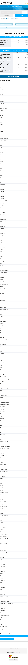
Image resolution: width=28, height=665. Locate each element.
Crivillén (1, 258)
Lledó (1, 365)
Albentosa (2, 103)
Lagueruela (2, 353)
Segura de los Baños (4, 515)
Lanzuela (1, 355)
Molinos (1, 390)
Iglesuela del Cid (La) (4, 339)
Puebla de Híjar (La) (4, 471)
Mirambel (2, 386)
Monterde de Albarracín (4, 404)
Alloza (1, 122)
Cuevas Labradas (3, 272)
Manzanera (2, 372)
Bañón (1, 154)
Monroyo (1, 397)
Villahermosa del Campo (4, 601)
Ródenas (1, 485)
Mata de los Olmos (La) (4, 379)
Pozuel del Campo (3, 469)
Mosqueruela (2, 411)
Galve (1, 314)
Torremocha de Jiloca (4, 552)
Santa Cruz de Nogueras (4, 508)
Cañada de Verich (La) (4, 212)
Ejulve (1, 274)
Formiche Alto (2, 288)
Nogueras (2, 418)
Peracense (2, 450)
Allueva (1, 124)
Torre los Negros (3, 550)
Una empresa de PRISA (14, 656)
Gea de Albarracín (3, 318)
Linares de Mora (3, 362)
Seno (1, 517)
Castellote (2, 228)
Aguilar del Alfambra (4, 92)
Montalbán (2, 399)
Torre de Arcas (3, 541)
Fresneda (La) (2, 298)
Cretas (1, 256)
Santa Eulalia (2, 511)
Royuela (1, 487)
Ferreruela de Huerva (4, 284)
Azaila (1, 147)
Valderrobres (2, 589)
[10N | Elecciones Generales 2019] (14, 6)
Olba (1, 430)
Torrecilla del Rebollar (4, 538)
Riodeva (1, 483)
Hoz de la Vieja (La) (3, 335)
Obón (1, 423)
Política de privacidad (4, 651)
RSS (19, 652)
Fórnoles (1, 291)
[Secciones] (1, 3)
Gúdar (1, 328)
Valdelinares (2, 585)
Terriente (2, 522)
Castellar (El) (2, 226)
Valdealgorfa (2, 580)
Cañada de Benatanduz (4, 210)
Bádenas (1, 149)
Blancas (1, 173)
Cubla (1, 263)
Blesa (1, 175)
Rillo (1, 480)
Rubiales (1, 490)
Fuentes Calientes (3, 305)
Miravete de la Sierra (4, 388)
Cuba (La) (2, 261)
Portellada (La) (3, 464)
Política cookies (11, 651)
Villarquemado (3, 612)
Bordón (1, 177)
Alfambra (2, 115)
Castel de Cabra (3, 224)
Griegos (1, 323)
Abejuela (1, 85)
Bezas (1, 170)
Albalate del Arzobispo (4, 99)
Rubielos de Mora (3, 494)
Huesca (6, 636)
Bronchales (2, 180)
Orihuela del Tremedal (4, 436)
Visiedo (1, 624)
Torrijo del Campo (3, 561)
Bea (0, 159)
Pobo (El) (1, 462)
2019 (3, 12)
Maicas (1, 369)
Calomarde (2, 196)
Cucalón (1, 265)
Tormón (1, 529)
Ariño (1, 145)
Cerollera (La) (2, 244)
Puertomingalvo (3, 476)
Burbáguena (2, 184)
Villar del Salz (2, 608)
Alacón (1, 94)
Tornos (1, 531)
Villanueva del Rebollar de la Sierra (6, 603)
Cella (1, 240)
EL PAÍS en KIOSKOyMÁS (11, 652)
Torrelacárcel (2, 548)
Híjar (1, 330)
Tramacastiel (2, 564)
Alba (1, 96)
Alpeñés (1, 131)
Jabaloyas (2, 342)
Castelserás (2, 233)
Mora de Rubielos (3, 406)
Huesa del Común (3, 337)
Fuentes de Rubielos (4, 309)
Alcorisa (1, 112)
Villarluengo (2, 610)
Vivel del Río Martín (3, 626)
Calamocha (2, 191)
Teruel (1, 524)
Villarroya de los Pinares (4, 615)
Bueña (1, 182)
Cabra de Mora (3, 186)
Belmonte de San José (4, 166)
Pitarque (1, 457)
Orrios (1, 439)
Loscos (1, 367)
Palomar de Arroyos (4, 441)
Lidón (1, 360)
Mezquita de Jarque (4, 383)
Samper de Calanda (4, 501)
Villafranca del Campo (4, 599)
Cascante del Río (3, 219)
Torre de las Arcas (3, 543)
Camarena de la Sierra (4, 200)
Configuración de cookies (19, 651)
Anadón (1, 133)
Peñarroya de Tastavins (4, 448)
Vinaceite (2, 622)
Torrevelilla (2, 557)
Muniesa (1, 413)
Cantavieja (2, 207)
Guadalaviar (2, 325)
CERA (1, 242)
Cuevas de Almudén (4, 270)
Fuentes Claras (3, 307)
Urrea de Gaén (3, 571)
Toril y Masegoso (3, 527)
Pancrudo (2, 443)
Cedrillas (1, 235)
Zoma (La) (2, 629)
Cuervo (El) (2, 268)
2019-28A (8, 12)
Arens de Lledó (3, 140)
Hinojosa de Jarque (3, 332)
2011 (25, 12)
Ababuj (1, 82)
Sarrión (1, 513)
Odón (1, 425)
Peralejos (2, 453)
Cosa (1, 254)
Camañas (2, 198)
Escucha (1, 279)
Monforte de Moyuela (4, 392)
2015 (19, 12)
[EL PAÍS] (7, 3)
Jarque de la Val (3, 344)
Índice (17, 652)
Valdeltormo (2, 587)
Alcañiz (1, 110)
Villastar (1, 617)
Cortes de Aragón (3, 251)
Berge (1, 168)
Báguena (1, 152)
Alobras (1, 129)
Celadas (1, 237)
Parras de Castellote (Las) (5, 446)
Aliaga (1, 117)
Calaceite (2, 189)
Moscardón (2, 409)
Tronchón (2, 568)
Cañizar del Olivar (3, 217)
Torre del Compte (3, 545)
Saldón (1, 499)
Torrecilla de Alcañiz (4, 536)
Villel (1, 619)
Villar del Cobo (3, 605)
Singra (1, 520)
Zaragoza (7, 638)
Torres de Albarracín (4, 555)
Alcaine (1, 105)
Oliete (1, 432)
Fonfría (1, 286)
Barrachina (2, 156)
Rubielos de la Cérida (4, 492)
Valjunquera (2, 592)
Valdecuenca (2, 582)
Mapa (23, 9)
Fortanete (2, 293)
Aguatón (1, 87)
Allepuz (1, 119)
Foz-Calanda (2, 295)
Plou (1, 460)
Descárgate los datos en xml (14, 76)
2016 (14, 12)
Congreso (6, 15)
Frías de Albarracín (3, 300)
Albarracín (2, 101)
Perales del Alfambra (4, 455)
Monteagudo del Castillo (4, 402)
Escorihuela (2, 277)
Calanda (1, 193)
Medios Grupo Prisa (14, 660)
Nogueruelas (2, 420)
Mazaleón (2, 381)
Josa (1, 351)
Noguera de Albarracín (4, 416)
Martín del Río (2, 374)
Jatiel (1, 346)
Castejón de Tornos (3, 221)
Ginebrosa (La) (3, 321)
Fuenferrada (2, 302)
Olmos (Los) (2, 434)
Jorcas (1, 349)
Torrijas (1, 559)
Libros (1, 358)
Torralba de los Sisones (4, 534)
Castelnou (2, 230)
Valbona (1, 578)
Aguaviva (1, 89)
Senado (21, 15)
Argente (1, 143)
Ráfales (1, 478)
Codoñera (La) (2, 247)
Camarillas (2, 203)
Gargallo (1, 316)
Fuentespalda (2, 311)
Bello (1, 163)
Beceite (1, 161)
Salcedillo (2, 497)
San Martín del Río (3, 506)
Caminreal (2, 205)
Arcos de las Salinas (4, 138)
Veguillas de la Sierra (4, 596)
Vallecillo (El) (2, 594)
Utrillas (1, 573)
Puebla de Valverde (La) (4, 474)
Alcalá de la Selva (3, 108)
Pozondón (2, 467)
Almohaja (2, 126)
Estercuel (2, 281)
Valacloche (2, 575)
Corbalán (1, 249)
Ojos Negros (2, 427)
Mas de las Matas (3, 376)
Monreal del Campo (3, 395)
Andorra (1, 136)
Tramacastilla (2, 566)
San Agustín (2, 504)
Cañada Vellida (3, 214)
